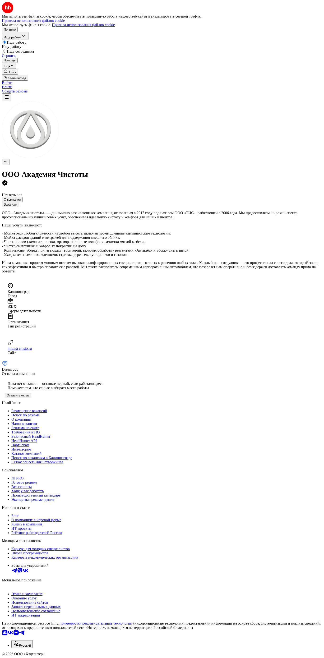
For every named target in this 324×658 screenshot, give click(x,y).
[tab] (12, 199)
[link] (10, 72)
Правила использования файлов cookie (83, 25)
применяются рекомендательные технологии (96, 623)
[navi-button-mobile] (6, 97)
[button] (7, 83)
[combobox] (22, 644)
